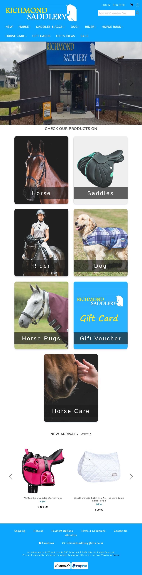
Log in (106, 5)
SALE (84, 36)
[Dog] (101, 242)
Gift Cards (41, 36)
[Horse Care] (71, 387)
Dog (74, 27)
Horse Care (15, 36)
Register (119, 5)
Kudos (116, 555)
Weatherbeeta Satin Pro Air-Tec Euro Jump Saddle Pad (99, 499)
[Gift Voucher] (101, 315)
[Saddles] (101, 169)
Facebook (47, 543)
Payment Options (62, 531)
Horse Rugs (111, 27)
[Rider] (41, 242)
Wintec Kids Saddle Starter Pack (42, 497)
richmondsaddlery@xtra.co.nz (84, 543)
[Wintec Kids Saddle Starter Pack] (42, 468)
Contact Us (121, 531)
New (9, 27)
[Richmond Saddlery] (40, 12)
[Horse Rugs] (41, 315)
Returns (38, 531)
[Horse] (41, 169)
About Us (71, 535)
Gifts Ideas (65, 36)
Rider (89, 27)
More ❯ (86, 434)
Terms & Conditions (93, 531)
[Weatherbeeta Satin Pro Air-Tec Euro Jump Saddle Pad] (99, 468)
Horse (23, 27)
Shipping (20, 531)
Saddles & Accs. (49, 27)
